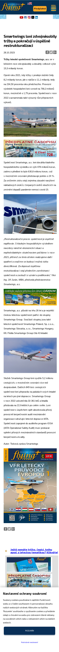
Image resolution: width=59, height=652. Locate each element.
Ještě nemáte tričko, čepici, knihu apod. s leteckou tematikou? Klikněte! (34, 551)
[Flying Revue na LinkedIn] (36, 18)
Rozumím (29, 631)
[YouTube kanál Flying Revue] (21, 18)
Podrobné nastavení (29, 642)
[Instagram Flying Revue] (29, 18)
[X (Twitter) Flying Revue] (33, 18)
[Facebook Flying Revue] (25, 18)
